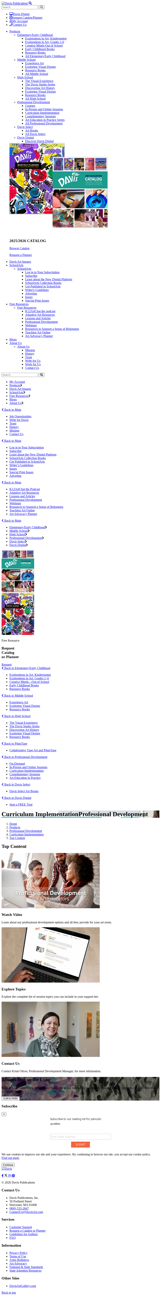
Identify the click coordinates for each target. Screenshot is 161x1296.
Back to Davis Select (17, 784)
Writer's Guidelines (37, 290)
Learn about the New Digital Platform (48, 279)
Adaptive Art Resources (40, 314)
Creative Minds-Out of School (44, 45)
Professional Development (33, 102)
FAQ (12, 1237)
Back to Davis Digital (17, 798)
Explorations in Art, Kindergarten (46, 38)
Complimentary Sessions (40, 116)
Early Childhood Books (40, 49)
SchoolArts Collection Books (43, 283)
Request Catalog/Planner (27, 17)
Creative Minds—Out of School (29, 681)
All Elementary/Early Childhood (45, 56)
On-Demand (17, 763)
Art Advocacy (18, 1263)
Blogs (13, 339)
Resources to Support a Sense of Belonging (52, 329)
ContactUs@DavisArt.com (26, 1212)
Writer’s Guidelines (21, 465)
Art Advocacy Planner (39, 336)
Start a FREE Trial (20, 804)
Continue (8, 1164)
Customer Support (20, 1227)
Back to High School (17, 716)
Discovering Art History (40, 88)
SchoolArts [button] (16, 265)
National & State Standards (26, 1267)
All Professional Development (43, 123)
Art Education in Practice (25, 777)
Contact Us (20, 24)
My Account (20, 21)
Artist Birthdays (19, 1260)
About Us (23, 346)
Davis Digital (21, 14)
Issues (29, 297)
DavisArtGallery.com (22, 1286)
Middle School (26, 59)
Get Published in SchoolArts (42, 286)
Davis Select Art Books (23, 791)
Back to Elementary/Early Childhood (27, 668)
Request (7, 664)
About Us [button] (15, 343)
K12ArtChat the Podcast (24, 489)
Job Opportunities (20, 416)
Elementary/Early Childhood (35, 35)
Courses (30, 105)
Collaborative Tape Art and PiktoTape (32, 750)
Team (28, 357)
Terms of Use (17, 1256)
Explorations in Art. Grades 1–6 (29, 678)
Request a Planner (20, 255)
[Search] (41, 375)
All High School (35, 98)
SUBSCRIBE (10, 1098)
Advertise (31, 293)
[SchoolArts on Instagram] (10, 1175)
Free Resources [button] (18, 304)
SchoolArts (24, 268)
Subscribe (31, 275)
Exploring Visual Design (40, 66)
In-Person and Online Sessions (44, 109)
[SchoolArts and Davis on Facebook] (3, 1175)
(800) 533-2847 (19, 1208)
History (29, 353)
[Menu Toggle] (30, 3)
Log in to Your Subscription (42, 272)
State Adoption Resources (25, 1270)
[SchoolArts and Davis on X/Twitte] (6, 1175)
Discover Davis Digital (39, 141)
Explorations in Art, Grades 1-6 (44, 42)
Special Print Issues (37, 300)
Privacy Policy (18, 1253)
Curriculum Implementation (42, 112)
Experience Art (34, 63)
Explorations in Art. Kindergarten (30, 674)
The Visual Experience (39, 81)
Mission (30, 350)
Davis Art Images (20, 261)
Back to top (9, 1292)
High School (25, 77)
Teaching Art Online (37, 332)
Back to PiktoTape (15, 743)
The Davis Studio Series (40, 84)
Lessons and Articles (38, 318)
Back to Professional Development (25, 757)
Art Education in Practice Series (45, 120)
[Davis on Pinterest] (13, 1175)
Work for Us (33, 364)
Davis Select (25, 127)
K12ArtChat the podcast (40, 311)
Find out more (10, 1158)
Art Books (31, 130)
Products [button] (14, 31)
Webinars (31, 325)
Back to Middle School (18, 695)
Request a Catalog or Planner (27, 1230)
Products (14, 385)
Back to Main (12, 409)
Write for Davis (18, 420)
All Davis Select (35, 134)
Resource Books (35, 52)
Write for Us (32, 360)
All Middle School (36, 74)
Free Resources (26, 307)
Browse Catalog (19, 248)
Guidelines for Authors (23, 1234)
